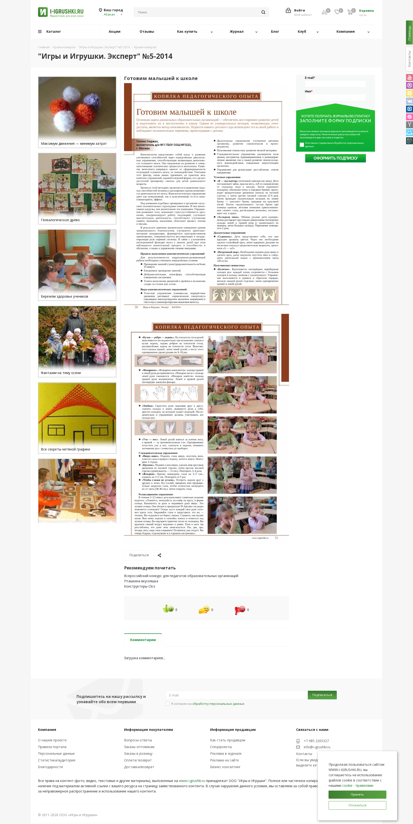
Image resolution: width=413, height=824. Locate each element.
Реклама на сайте (224, 760)
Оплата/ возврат (138, 760)
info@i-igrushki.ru (317, 747)
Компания (47, 729)
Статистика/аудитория (56, 760)
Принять (357, 794)
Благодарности (50, 767)
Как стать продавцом (227, 740)
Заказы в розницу (138, 753)
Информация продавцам (233, 729)
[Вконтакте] (409, 101)
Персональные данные (56, 753)
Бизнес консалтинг (225, 767)
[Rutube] (409, 85)
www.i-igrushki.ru (192, 780)
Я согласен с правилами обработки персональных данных (334, 145)
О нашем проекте (52, 740)
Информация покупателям (148, 729)
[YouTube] (409, 77)
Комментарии (143, 639)
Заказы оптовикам (139, 746)
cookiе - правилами (357, 785)
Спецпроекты (221, 746)
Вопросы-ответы (138, 740)
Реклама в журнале (226, 753)
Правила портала (52, 746)
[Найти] (263, 12)
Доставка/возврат (139, 767)
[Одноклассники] (409, 93)
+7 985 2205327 (316, 740)
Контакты (304, 753)
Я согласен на (208, 703)
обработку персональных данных (218, 703)
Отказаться (357, 805)
